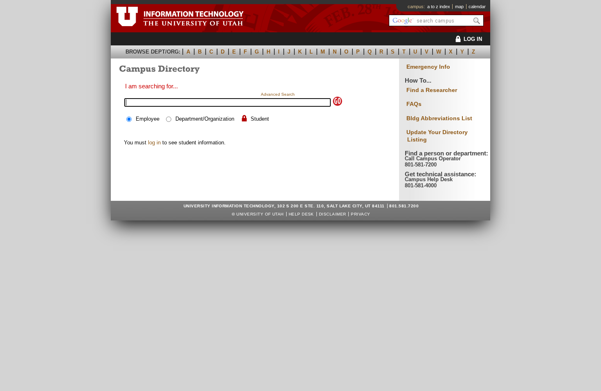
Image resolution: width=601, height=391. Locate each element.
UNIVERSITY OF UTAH (260, 214)
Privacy (360, 214)
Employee (147, 119)
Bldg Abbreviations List (439, 118)
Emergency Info (428, 67)
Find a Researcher (431, 90)
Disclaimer (332, 214)
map (459, 6)
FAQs (414, 104)
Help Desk (301, 214)
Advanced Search (278, 94)
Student (260, 119)
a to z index (438, 6)
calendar (477, 6)
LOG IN (473, 39)
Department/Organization (204, 119)
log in (154, 142)
